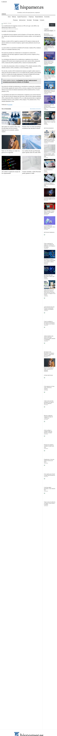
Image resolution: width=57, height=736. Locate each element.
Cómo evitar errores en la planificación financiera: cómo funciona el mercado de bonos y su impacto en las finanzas (49, 292)
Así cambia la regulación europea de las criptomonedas (11, 172)
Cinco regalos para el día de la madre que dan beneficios (49, 475)
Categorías (46, 29)
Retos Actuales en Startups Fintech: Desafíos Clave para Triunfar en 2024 (49, 77)
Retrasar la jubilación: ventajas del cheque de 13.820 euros (48, 417)
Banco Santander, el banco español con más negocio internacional (49, 212)
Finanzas (15, 20)
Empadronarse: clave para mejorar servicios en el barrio (49, 460)
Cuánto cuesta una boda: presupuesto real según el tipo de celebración (49, 402)
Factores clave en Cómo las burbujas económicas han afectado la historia (31, 127)
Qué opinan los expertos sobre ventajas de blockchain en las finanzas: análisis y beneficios (49, 261)
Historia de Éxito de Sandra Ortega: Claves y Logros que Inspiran (49, 122)
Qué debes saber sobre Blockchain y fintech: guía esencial (49, 276)
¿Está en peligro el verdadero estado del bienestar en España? (48, 431)
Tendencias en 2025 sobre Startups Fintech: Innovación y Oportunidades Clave (49, 106)
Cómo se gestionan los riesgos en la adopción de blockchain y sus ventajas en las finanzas (49, 245)
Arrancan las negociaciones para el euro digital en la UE (49, 198)
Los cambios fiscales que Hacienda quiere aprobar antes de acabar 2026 (31, 151)
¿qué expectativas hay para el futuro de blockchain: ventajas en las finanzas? (49, 308)
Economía (46, 16)
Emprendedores (39, 16)
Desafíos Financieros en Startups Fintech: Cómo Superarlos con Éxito (48, 62)
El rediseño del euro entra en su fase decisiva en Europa (49, 169)
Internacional (22, 20)
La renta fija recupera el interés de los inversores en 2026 (49, 184)
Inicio (9, 16)
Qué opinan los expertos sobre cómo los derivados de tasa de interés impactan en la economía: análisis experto (11, 129)
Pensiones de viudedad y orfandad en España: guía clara (49, 446)
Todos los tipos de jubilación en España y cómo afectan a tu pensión (49, 503)
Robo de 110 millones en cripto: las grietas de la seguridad (11, 151)
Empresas (31, 16)
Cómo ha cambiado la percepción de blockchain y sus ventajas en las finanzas (49, 322)
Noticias (14, 16)
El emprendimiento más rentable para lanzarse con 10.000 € (49, 47)
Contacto (42, 20)
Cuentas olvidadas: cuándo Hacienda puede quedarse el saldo (31, 172)
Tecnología (35, 20)
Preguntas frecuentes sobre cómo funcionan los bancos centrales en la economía (49, 140)
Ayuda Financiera (21, 16)
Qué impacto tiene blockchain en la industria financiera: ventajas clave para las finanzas (49, 353)
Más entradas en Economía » (35, 108)
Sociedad (29, 20)
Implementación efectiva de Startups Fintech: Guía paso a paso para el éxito (49, 91)
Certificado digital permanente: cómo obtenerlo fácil (49, 488)
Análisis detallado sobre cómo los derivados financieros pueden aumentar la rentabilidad (49, 338)
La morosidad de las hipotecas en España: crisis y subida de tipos (49, 227)
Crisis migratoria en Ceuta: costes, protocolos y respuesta (49, 387)
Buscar (52, 24)
